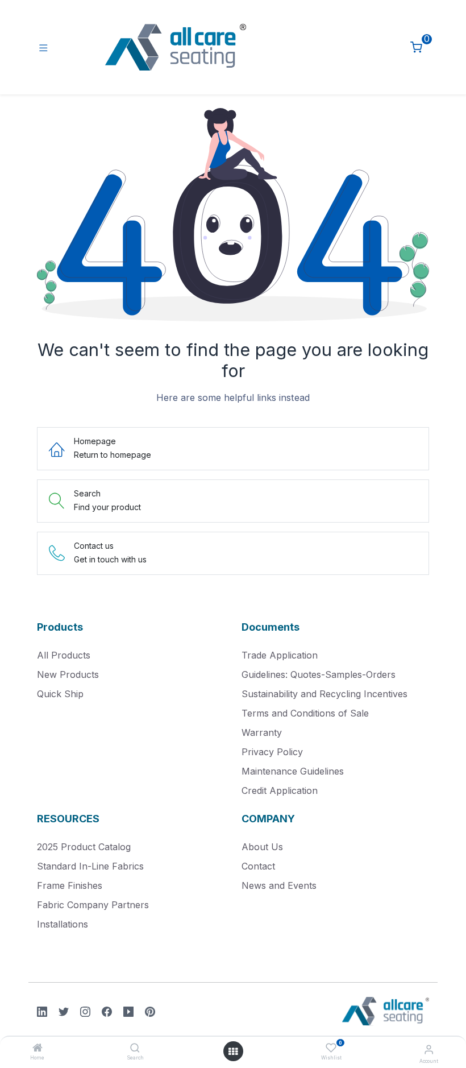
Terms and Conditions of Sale (305, 713)
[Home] (37, 1048)
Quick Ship (60, 693)
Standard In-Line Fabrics (90, 866)
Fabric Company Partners (93, 904)
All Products (63, 655)
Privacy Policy (272, 751)
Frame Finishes (69, 885)
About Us (262, 846)
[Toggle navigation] (43, 47)
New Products (68, 674)
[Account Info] (428, 1049)
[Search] (135, 1048)
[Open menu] (233, 1051)
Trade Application (280, 655)
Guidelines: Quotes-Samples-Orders (319, 674)
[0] (416, 47)
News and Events (279, 885)
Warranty (262, 732)
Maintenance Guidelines (293, 771)
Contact (258, 866)
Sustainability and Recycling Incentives (324, 693)
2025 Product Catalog (84, 846)
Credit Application (280, 790)
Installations (62, 924)
